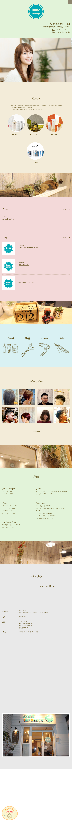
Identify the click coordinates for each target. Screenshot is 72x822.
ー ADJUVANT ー (54, 135)
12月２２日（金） (24, 265)
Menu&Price (34, 772)
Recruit (12, 778)
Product (10, 338)
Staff (27, 338)
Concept (23, 772)
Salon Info (14, 772)
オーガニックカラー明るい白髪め (28, 247)
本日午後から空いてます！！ (27, 282)
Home (4, 772)
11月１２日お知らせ (8, 219)
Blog (67, 772)
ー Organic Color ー (35, 135)
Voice (61, 338)
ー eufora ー (35, 163)
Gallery (44, 772)
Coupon (44, 338)
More (64, 209)
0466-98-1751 (61, 23)
